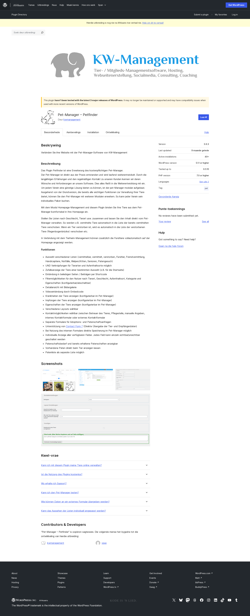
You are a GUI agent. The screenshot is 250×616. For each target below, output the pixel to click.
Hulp (206, 132)
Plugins (61, 582)
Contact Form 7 (74, 326)
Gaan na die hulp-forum (171, 246)
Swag (153, 587)
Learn (106, 573)
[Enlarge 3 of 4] (146, 372)
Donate (154, 582)
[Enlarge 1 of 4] (72, 372)
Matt (198, 578)
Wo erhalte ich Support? (54, 483)
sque (104, 543)
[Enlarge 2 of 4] (109, 372)
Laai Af (203, 117)
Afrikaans (43, 600)
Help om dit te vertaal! (153, 23)
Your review (165, 221)
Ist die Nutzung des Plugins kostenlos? (61, 474)
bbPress (200, 582)
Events (152, 578)
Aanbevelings (74, 132)
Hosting (15, 582)
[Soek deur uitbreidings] (42, 32)
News (14, 578)
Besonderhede (52, 132)
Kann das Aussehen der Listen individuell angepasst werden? (73, 510)
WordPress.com (204, 573)
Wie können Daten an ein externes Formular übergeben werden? (75, 501)
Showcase (63, 573)
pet (206, 188)
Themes (61, 578)
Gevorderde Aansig (169, 196)
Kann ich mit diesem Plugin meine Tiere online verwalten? (71, 465)
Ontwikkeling (112, 132)
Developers (109, 582)
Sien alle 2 (204, 182)
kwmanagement (72, 119)
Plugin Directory (19, 14)
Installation (93, 132)
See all (205, 221)
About (14, 573)
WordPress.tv (111, 587)
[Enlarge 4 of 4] (146, 397)
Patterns (62, 587)
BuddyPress (202, 587)
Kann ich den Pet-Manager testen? (60, 492)
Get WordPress (236, 5)
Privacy (15, 587)
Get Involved (155, 573)
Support (107, 578)
